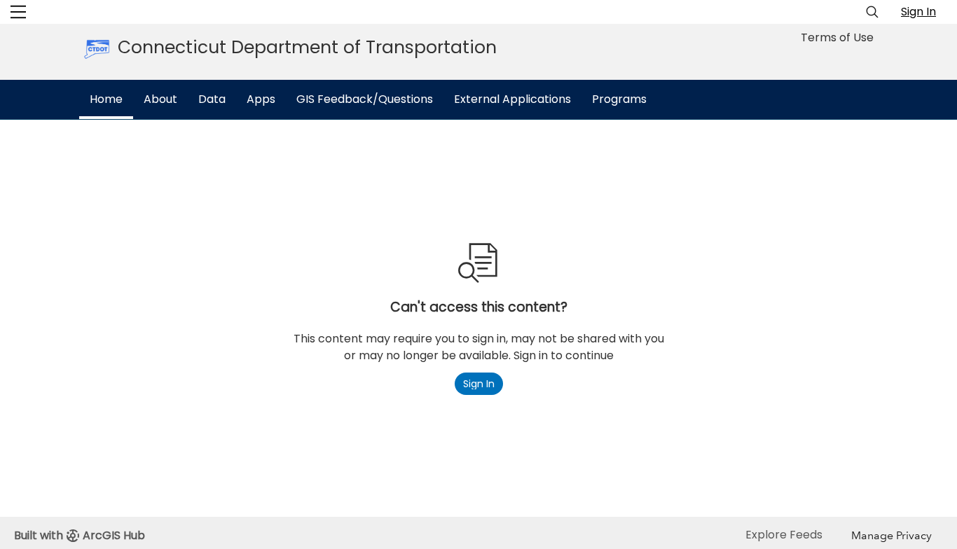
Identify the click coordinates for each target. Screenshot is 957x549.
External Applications (512, 99)
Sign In (918, 12)
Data (212, 99)
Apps (261, 99)
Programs (619, 99)
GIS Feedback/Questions (364, 99)
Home (106, 99)
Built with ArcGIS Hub (79, 535)
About (160, 99)
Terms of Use (837, 37)
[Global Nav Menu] (18, 12)
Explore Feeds (783, 535)
